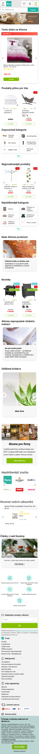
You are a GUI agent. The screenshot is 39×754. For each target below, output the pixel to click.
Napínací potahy (11, 215)
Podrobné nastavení (20, 751)
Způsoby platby (6, 669)
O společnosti (5, 644)
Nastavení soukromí (9, 739)
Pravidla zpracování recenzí (10, 699)
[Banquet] (19, 489)
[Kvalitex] (31, 480)
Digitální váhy (12, 150)
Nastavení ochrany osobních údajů (12, 674)
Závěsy (10, 209)
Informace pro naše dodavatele (11, 651)
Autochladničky (32, 136)
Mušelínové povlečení (30, 215)
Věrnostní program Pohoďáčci (11, 664)
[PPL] (26, 708)
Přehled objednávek (7, 689)
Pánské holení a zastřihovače (31, 143)
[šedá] (23, 306)
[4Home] (8, 480)
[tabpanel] (19, 18)
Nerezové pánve (30, 149)
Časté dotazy (5, 692)
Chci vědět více (19, 461)
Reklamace (4, 694)
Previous (3, 58)
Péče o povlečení (6, 679)
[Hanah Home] (8, 489)
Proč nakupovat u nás (8, 671)
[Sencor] (31, 489)
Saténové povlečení (11, 222)
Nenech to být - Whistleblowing (11, 654)
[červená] (23, 115)
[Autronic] (19, 480)
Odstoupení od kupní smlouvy (10, 696)
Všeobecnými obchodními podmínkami (26, 630)
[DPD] (19, 708)
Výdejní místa (5, 646)
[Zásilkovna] (6, 708)
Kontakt (4, 642)
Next (36, 58)
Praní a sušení (31, 222)
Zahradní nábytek (11, 136)
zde (12, 743)
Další (34, 485)
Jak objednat (5, 662)
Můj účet (4, 687)
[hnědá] (27, 115)
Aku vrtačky (12, 143)
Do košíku (10, 124)
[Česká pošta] (14, 708)
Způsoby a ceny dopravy (9, 667)
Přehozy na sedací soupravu (30, 208)
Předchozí (4, 485)
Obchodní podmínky (7, 676)
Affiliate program (6, 649)
